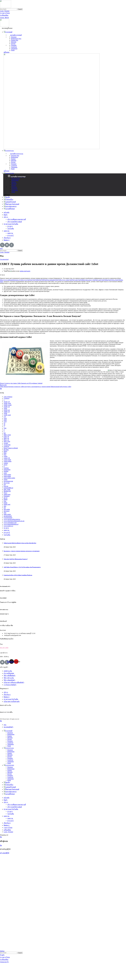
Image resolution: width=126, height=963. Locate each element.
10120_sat (7, 401)
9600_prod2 (7, 435)
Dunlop (14, 40)
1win (5, 418)
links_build (7, 489)
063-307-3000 (4, 647)
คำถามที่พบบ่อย (9, 673)
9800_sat (6, 438)
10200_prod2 (8, 405)
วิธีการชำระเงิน (9, 678)
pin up (5, 498)
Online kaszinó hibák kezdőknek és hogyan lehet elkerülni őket (20, 543)
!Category (7, 398)
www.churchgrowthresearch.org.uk (14, 521)
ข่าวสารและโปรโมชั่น (11, 699)
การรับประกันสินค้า (10, 685)
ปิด (1, 388)
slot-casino (7, 509)
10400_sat (7, 411)
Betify (5, 451)
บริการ (6, 692)
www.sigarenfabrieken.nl (11, 524)
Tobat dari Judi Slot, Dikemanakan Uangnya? (16, 559)
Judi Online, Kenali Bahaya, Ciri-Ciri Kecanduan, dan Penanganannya (22, 567)
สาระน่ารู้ (10, 235)
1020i (5, 408)
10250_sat (7, 410)
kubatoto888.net (8, 488)
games (5, 479)
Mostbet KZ (7, 491)
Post (5, 501)
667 (5, 433)
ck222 (5, 464)
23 (4, 423)
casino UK (7, 458)
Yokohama (14, 48)
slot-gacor (6, 511)
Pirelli (12, 50)
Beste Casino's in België (11, 448)
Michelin (13, 42)
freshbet (6, 471)
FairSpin (6, 468)
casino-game (7, 459)
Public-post (7, 504)
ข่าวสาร (10, 226)
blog (5, 454)
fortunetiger (7, 469)
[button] (6, 52)
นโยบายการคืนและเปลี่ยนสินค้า (14, 682)
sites (5, 506)
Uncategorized (4, 259)
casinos (6, 463)
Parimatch (7, 496)
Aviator (6, 443)
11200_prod (7, 415)
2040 (5, 420)
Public (5, 502)
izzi (5, 484)
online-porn (7, 494)
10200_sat (7, 406)
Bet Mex (6, 449)
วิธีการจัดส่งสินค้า (9, 680)
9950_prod (7, 441)
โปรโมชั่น (10, 228)
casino (5, 456)
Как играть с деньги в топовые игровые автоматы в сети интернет (22, 551)
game (5, 473)
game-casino (7, 474)
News (5, 493)
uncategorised (8, 516)
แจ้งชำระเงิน (8, 671)
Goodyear (14, 47)
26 (4, 425)
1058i (5, 413)
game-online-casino (9, 478)
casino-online (7, 461)
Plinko (5, 499)
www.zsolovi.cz (8, 526)
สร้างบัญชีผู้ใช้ (4, 853)
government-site (8, 481)
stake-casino (7, 514)
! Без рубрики (8, 396)
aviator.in (6, 446)
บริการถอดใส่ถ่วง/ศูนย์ (14, 221)
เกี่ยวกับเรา (7, 694)
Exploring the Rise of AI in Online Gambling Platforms (18, 575)
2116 (5, 421)
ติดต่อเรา (7, 697)
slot (5, 507)
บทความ (10, 233)
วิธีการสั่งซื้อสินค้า (9, 675)
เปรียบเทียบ (7, 830)
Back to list (3, 385)
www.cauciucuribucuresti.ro (12, 519)
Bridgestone (16, 38)
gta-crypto (7, 483)
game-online (7, 476)
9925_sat (6, 440)
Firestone (13, 45)
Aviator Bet (7, 445)
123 (5, 416)
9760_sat (6, 436)
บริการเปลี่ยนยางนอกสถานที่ (16, 219)
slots (5, 512)
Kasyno (6, 486)
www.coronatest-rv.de (10, 522)
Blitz (5, 453)
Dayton (13, 43)
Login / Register (8, 832)
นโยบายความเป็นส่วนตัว (12, 701)
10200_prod (7, 403)
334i (5, 428)
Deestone (14, 37)
